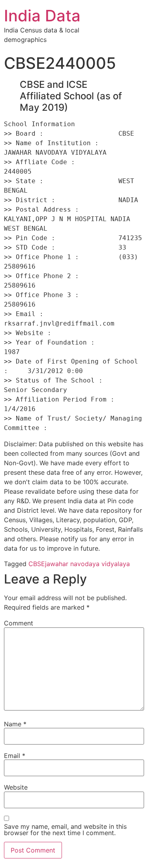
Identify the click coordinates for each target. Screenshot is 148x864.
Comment (18, 623)
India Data (42, 15)
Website (16, 787)
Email (14, 755)
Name (15, 724)
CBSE (36, 564)
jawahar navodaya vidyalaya (87, 564)
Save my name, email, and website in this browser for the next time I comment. (65, 829)
